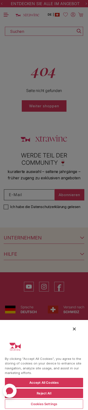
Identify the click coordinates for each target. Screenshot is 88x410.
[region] (44, 364)
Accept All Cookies (44, 382)
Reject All (44, 393)
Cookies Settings (44, 404)
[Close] (74, 329)
